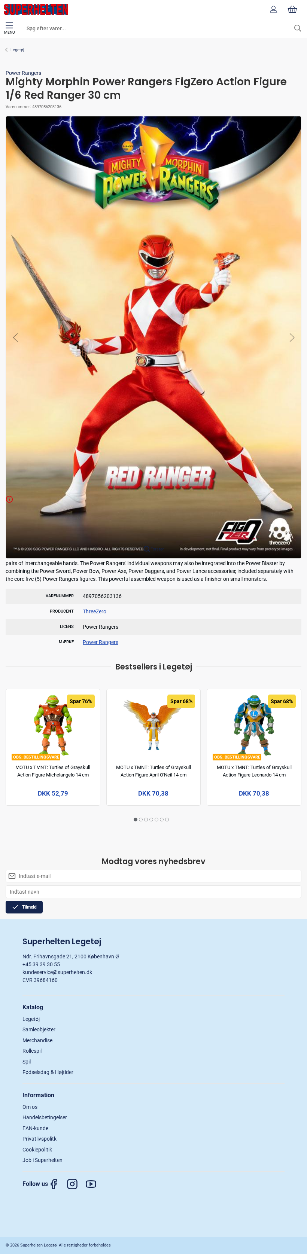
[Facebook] (57, 1184)
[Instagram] (76, 1184)
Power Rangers (23, 73)
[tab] (135, 819)
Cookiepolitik (37, 1150)
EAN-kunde (35, 1128)
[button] (153, 337)
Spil (26, 1062)
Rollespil (32, 1051)
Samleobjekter (38, 1029)
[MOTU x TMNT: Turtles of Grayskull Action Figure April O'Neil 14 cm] (153, 725)
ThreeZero (94, 611)
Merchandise (37, 1040)
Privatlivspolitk (39, 1139)
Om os (29, 1107)
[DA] (36, 9)
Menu (9, 32)
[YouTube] (94, 1184)
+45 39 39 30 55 (41, 964)
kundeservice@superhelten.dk (57, 972)
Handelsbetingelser (44, 1117)
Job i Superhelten (42, 1160)
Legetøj (17, 50)
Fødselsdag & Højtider (47, 1072)
